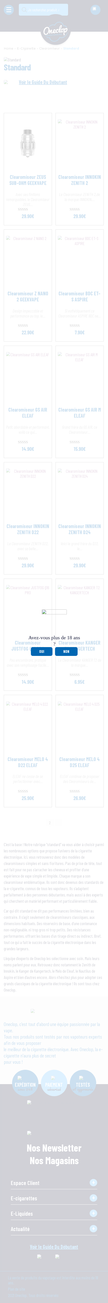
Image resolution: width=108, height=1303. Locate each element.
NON (66, 651)
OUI (41, 651)
